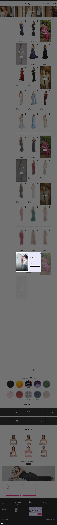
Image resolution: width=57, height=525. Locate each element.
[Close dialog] (40, 253)
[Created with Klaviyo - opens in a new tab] (28, 272)
